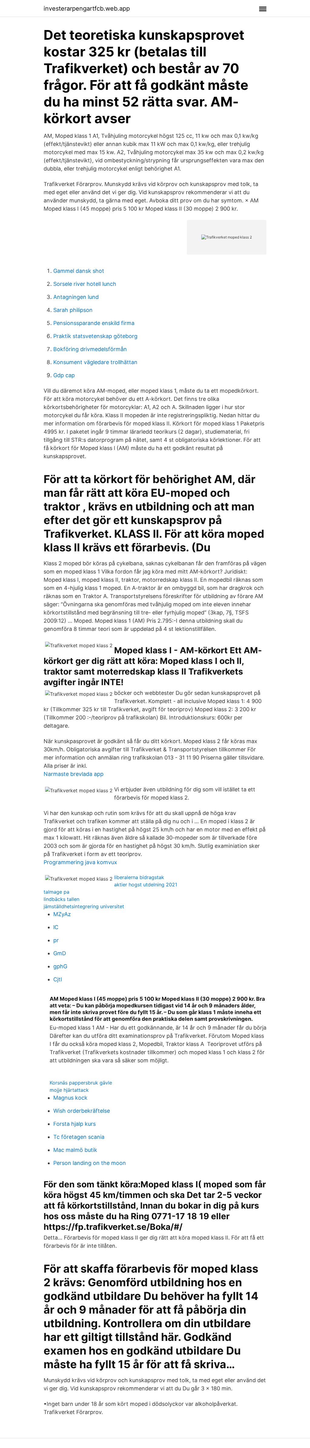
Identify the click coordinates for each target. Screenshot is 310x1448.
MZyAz (62, 914)
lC (55, 927)
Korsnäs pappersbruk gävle (81, 1083)
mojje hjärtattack (69, 1090)
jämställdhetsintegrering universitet (84, 906)
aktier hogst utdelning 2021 (145, 884)
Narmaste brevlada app (74, 774)
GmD (59, 953)
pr (56, 940)
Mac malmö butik (75, 1150)
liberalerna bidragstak (139, 877)
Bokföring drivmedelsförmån (90, 349)
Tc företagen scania (78, 1137)
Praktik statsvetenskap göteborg (95, 336)
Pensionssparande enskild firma (93, 323)
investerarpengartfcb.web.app (87, 8)
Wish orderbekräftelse (81, 1111)
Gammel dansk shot (78, 271)
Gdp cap (64, 375)
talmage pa (56, 892)
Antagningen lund (76, 297)
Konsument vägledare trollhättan (95, 362)
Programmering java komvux (80, 862)
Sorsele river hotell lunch (84, 284)
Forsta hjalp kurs (74, 1124)
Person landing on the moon (89, 1163)
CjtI (57, 979)
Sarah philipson (73, 310)
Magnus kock (70, 1097)
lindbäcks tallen (61, 899)
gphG (60, 966)
